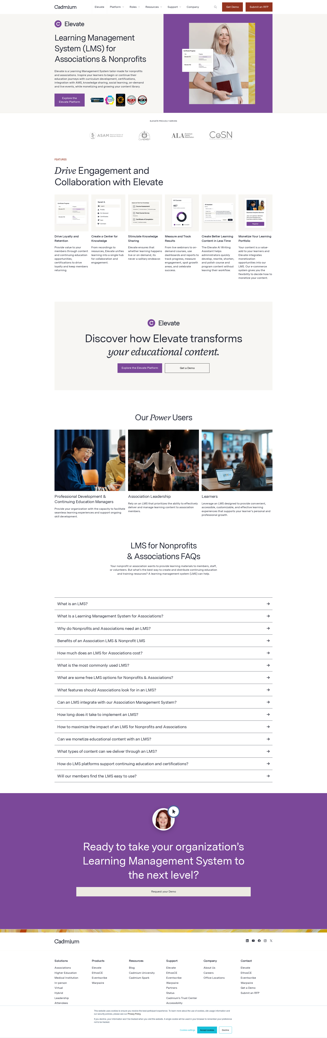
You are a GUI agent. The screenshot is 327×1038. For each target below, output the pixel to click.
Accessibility (174, 1003)
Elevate (96, 967)
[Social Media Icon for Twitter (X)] (271, 941)
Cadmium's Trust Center (181, 998)
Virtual (58, 987)
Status (170, 993)
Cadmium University (142, 972)
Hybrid (58, 993)
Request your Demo (163, 891)
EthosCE (97, 972)
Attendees (61, 1003)
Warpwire (98, 982)
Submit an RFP (259, 7)
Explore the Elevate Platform (69, 99)
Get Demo (232, 7)
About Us (209, 967)
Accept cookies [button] (207, 1029)
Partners (171, 987)
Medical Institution (66, 977)
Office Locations (214, 977)
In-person (60, 982)
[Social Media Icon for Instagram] (265, 941)
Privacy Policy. (134, 1013)
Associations (62, 967)
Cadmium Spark (139, 977)
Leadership (61, 998)
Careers (209, 972)
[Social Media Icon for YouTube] (253, 941)
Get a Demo (187, 368)
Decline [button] (225, 1029)
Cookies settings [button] (187, 1029)
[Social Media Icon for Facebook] (259, 941)
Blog (132, 967)
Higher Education (65, 972)
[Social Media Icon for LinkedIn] (247, 941)
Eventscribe (99, 977)
